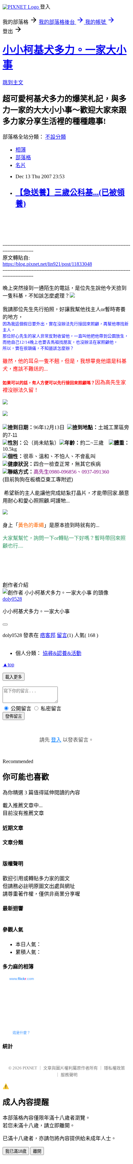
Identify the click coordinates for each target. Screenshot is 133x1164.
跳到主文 (13, 82)
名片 (20, 165)
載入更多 (13, 677)
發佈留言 (13, 716)
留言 (62, 635)
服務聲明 (69, 1074)
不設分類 (55, 137)
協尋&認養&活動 (62, 653)
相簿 (20, 149)
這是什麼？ (21, 1033)
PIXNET (30, 1068)
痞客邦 (48, 635)
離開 (37, 1151)
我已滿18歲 (15, 1151)
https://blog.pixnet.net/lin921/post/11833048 (47, 264)
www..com (21, 979)
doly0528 (12, 599)
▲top (8, 664)
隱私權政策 (114, 1068)
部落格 (23, 157)
